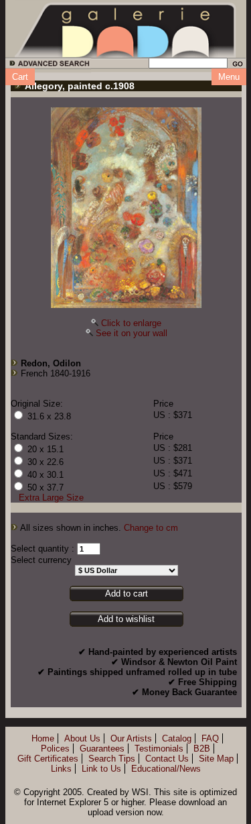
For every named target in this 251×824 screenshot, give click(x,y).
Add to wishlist (126, 619)
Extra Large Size (51, 498)
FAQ (210, 738)
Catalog (176, 738)
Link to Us (101, 769)
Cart (20, 77)
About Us (82, 738)
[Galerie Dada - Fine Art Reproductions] (126, 29)
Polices (55, 748)
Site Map (216, 759)
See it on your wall (131, 333)
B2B (201, 748)
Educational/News (166, 769)
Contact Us (167, 759)
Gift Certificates (47, 759)
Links (61, 769)
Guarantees (102, 748)
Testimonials (159, 748)
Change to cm (151, 528)
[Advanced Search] (47, 65)
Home (42, 738)
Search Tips (111, 759)
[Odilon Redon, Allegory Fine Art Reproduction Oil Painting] (126, 207)
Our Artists (131, 738)
